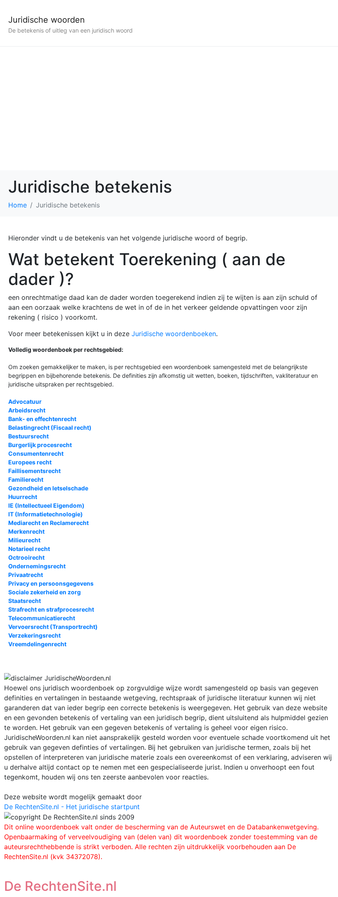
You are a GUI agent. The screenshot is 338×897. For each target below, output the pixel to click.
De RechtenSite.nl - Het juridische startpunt (72, 807)
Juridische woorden (46, 20)
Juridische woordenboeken (173, 334)
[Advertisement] (169, 108)
